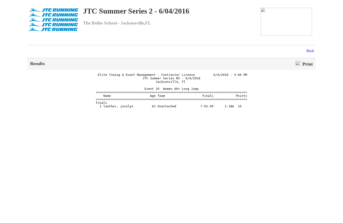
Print (307, 63)
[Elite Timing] (286, 34)
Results (37, 63)
